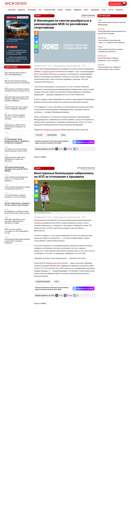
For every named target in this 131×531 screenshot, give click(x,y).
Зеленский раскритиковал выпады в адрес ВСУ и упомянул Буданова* (17, 241)
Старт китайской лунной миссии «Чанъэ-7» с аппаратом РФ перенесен (16, 179)
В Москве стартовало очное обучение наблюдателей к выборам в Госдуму (15, 221)
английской (38, 223)
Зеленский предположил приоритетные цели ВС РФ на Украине (16, 169)
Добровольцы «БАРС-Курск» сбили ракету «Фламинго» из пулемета (15, 127)
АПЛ (56, 281)
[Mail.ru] (36, 51)
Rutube (69, 149)
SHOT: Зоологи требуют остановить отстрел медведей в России (16, 231)
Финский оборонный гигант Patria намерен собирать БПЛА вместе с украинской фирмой (17, 99)
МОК (36, 74)
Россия (39, 135)
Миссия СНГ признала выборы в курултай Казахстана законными (17, 82)
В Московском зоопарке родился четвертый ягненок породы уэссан (17, 90)
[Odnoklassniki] (36, 33)
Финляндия (52, 135)
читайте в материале (52, 130)
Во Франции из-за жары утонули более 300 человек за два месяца (17, 212)
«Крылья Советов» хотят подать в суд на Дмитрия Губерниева (16, 108)
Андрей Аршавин (43, 281)
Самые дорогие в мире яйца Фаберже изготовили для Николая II (15, 159)
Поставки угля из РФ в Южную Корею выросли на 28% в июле (16, 150)
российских (62, 74)
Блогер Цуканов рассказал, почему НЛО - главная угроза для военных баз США (16, 52)
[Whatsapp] (36, 46)
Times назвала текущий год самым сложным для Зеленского (17, 188)
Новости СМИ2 (40, 157)
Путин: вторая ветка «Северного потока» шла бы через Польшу (17, 204)
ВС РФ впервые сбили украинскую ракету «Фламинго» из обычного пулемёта (17, 141)
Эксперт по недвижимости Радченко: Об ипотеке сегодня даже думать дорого (16, 59)
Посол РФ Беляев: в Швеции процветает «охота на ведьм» (15, 196)
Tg (77, 149)
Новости (13, 47)
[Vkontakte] (36, 37)
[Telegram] (36, 42)
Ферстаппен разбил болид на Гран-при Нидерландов (15, 73)
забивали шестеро (53, 263)
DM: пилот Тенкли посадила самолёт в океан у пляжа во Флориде (15, 117)
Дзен (60, 149)
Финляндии (47, 71)
